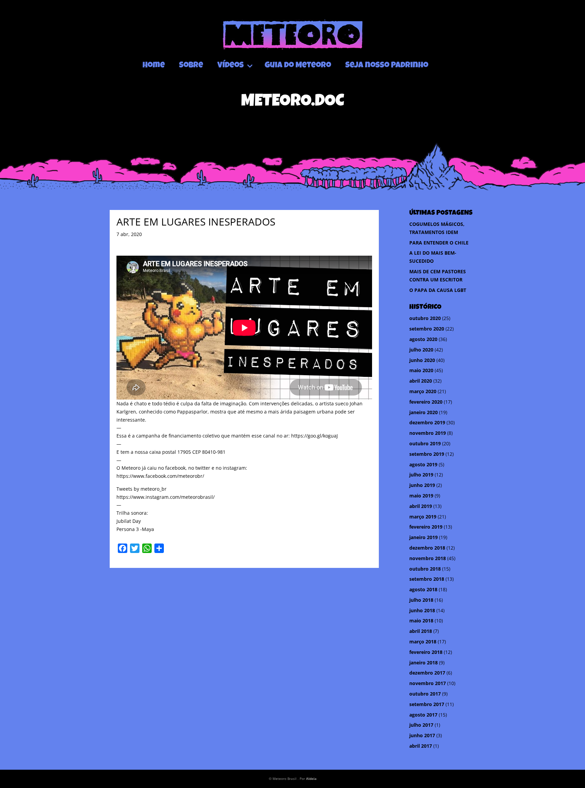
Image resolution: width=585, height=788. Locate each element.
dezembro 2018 (427, 548)
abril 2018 (420, 631)
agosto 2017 (423, 714)
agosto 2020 (423, 339)
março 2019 (422, 516)
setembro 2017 (426, 704)
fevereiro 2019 (425, 527)
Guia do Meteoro (298, 66)
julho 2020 (421, 349)
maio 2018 (421, 620)
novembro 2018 (427, 558)
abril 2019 (420, 506)
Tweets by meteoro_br (141, 489)
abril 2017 (420, 746)
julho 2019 (421, 474)
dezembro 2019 (427, 422)
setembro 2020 (426, 328)
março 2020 (422, 391)
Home (154, 66)
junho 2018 (422, 610)
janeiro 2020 (423, 412)
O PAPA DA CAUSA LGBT (437, 290)
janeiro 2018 (423, 662)
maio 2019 (421, 495)
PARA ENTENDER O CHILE (439, 242)
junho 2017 (422, 735)
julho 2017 (421, 725)
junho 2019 (422, 485)
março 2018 (422, 641)
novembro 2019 (427, 433)
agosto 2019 (423, 464)
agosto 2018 (423, 589)
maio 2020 (421, 370)
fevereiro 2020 (425, 402)
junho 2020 (422, 360)
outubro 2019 (425, 443)
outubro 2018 (425, 569)
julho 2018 (421, 600)
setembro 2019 (426, 454)
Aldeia (311, 778)
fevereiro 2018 (425, 652)
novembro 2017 (427, 683)
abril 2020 (420, 381)
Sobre (191, 66)
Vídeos (230, 66)
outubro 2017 (425, 693)
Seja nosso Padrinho (386, 66)
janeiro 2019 (423, 537)
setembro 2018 (426, 579)
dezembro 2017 (427, 672)
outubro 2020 (425, 318)
